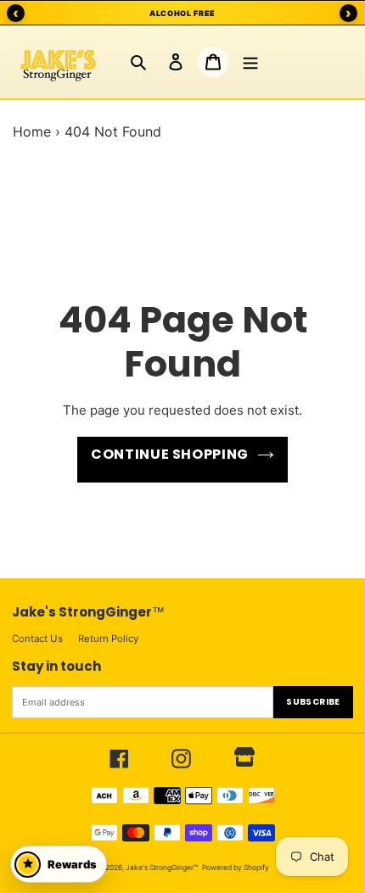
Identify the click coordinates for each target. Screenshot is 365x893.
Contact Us (37, 639)
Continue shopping (170, 454)
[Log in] (175, 62)
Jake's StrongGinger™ (162, 867)
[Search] (138, 62)
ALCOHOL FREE (182, 13)
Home (32, 131)
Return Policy (108, 639)
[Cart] (213, 62)
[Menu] (250, 62)
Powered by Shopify (235, 867)
